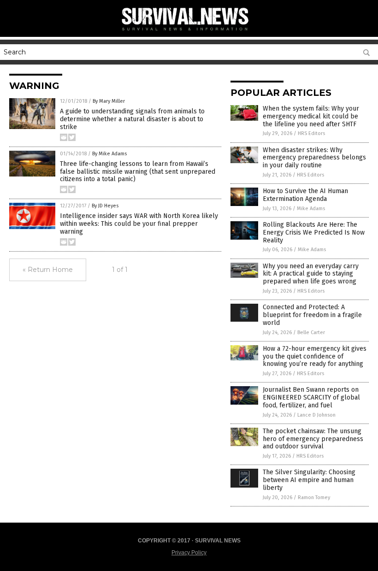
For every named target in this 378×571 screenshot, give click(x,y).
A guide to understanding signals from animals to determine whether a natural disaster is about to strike (132, 119)
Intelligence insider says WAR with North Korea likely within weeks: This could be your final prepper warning (139, 223)
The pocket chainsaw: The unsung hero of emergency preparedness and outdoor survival (313, 439)
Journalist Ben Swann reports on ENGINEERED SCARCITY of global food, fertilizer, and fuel (311, 397)
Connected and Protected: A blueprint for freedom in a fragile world (312, 315)
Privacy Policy (189, 552)
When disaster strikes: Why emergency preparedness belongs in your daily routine (314, 158)
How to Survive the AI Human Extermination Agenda (305, 195)
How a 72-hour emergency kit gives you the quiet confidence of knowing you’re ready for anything (314, 356)
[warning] (189, 32)
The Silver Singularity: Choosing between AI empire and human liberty (309, 480)
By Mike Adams (109, 154)
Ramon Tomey (314, 497)
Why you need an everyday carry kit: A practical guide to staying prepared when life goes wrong (311, 274)
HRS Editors (311, 133)
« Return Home (48, 269)
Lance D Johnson (316, 415)
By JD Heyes (105, 206)
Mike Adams (311, 209)
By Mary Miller (109, 101)
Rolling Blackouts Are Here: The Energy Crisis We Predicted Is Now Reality (314, 232)
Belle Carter (311, 333)
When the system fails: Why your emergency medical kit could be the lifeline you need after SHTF (311, 116)
